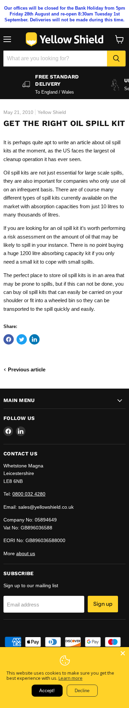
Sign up (102, 604)
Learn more (70, 678)
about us (25, 553)
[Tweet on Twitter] (22, 339)
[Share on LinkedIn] (34, 339)
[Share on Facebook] (8, 339)
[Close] (122, 653)
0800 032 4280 (28, 494)
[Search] (116, 58)
